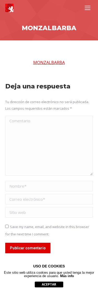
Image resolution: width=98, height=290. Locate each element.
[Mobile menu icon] (87, 8)
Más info (67, 276)
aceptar (49, 284)
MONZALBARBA (49, 62)
